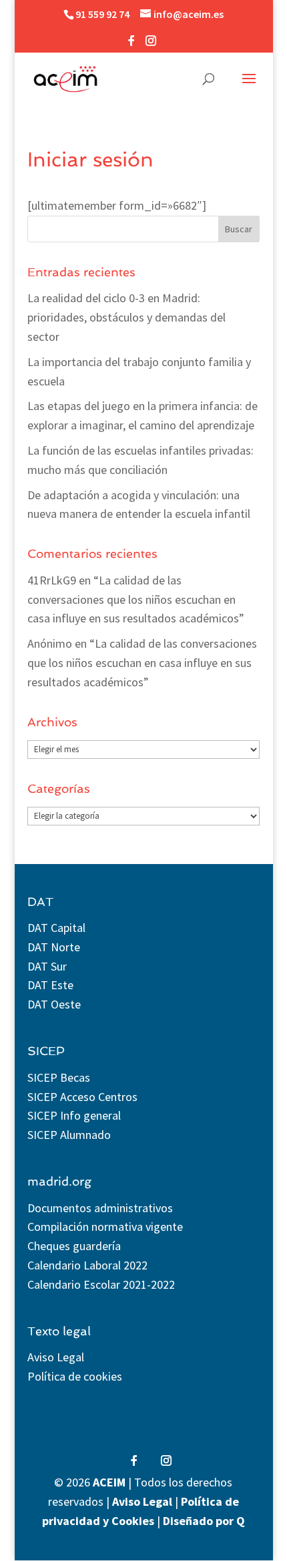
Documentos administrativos (100, 1208)
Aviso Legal (55, 1357)
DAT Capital (56, 927)
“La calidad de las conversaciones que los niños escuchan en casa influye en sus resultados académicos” (135, 599)
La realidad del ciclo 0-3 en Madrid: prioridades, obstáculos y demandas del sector (126, 317)
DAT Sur (47, 966)
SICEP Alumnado (69, 1134)
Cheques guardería (74, 1245)
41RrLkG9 (51, 580)
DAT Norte (53, 947)
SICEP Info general (74, 1115)
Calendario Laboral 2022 (87, 1265)
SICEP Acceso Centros (82, 1096)
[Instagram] (151, 44)
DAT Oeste (54, 1004)
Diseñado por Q (204, 1520)
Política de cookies (74, 1376)
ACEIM (109, 1482)
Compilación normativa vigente (105, 1226)
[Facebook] (131, 44)
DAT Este (50, 985)
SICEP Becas (58, 1077)
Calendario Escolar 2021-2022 (101, 1284)
